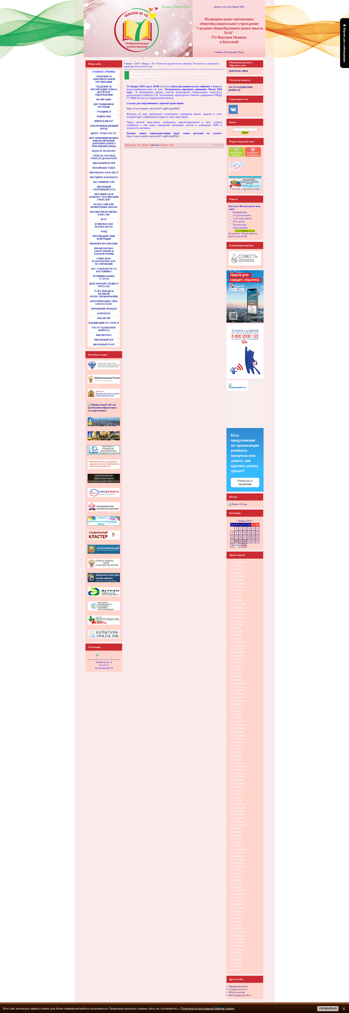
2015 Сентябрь (238, 562)
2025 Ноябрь (237, 938)
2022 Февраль (237, 783)
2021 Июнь (236, 755)
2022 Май (235, 793)
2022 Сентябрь (238, 807)
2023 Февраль (237, 824)
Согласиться (328, 1008)
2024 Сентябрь (238, 890)
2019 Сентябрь (238, 683)
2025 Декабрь (237, 942)
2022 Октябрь (237, 810)
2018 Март (236, 621)
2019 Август (236, 679)
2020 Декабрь (237, 734)
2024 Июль (236, 883)
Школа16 (155, 145)
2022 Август (236, 804)
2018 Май (235, 627)
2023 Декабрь (237, 859)
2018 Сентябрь (238, 641)
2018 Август (236, 638)
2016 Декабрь (237, 583)
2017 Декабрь (237, 610)
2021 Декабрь (237, 776)
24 (245, 541)
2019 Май (235, 669)
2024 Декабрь (237, 900)
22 (236, 541)
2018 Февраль (237, 617)
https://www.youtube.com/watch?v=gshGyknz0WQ (153, 108)
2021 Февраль (237, 741)
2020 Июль (236, 717)
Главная (218, 52)
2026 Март (236, 952)
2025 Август (236, 928)
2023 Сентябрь (238, 848)
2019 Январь (237, 655)
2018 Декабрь (237, 652)
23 (240, 541)
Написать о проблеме (245, 482)
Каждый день (240, 212)
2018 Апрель (237, 624)
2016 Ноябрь (237, 579)
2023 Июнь (236, 838)
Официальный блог (238, 986)
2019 (136, 63)
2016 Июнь (236, 572)
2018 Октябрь (237, 645)
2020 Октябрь (237, 728)
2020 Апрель (237, 707)
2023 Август (236, 845)
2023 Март (236, 828)
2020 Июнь (236, 714)
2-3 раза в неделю (242, 215)
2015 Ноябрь (237, 565)
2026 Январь (237, 945)
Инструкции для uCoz (240, 995)
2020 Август (236, 721)
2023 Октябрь (237, 852)
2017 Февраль (237, 589)
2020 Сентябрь (238, 724)
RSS (242, 6)
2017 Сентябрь (238, 603)
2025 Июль (236, 924)
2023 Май (235, 835)
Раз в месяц (238, 221)
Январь (145, 63)
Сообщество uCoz (238, 989)
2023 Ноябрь (237, 855)
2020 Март (236, 703)
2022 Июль (236, 800)
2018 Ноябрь (237, 648)
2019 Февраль (237, 659)
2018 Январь (237, 614)
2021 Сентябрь (238, 766)
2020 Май (235, 710)
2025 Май (235, 917)
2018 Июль (236, 634)
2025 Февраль (237, 907)
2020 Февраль (237, 700)
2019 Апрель (237, 665)
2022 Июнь (236, 797)
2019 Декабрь (237, 693)
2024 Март (236, 869)
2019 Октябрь (237, 686)
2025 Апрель (237, 914)
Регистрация (230, 52)
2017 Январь (237, 586)
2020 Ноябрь (237, 731)
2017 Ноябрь (237, 607)
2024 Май (235, 876)
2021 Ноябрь (237, 772)
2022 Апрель (237, 790)
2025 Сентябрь (238, 931)
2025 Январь (237, 904)
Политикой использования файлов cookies (207, 1008)
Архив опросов (249, 233)
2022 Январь (237, 779)
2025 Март (236, 911)
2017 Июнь (236, 600)
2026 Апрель (237, 955)
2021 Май (235, 752)
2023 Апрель (237, 831)
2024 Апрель (237, 873)
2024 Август (236, 886)
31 (245, 545)
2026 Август (236, 969)
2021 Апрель (237, 748)
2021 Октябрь (237, 769)
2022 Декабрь (237, 817)
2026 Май (235, 959)
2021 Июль (236, 759)
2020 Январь (237, 697)
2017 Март (236, 593)
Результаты (234, 233)
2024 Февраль (237, 866)
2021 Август (236, 762)
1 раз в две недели (242, 218)
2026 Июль (236, 966)
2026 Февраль (237, 949)
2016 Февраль (237, 569)
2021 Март (236, 745)
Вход (241, 52)
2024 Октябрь (237, 893)
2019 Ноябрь (237, 690)
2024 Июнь (236, 880)
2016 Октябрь (237, 576)
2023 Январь (237, 821)
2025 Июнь (236, 921)
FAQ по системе (237, 992)
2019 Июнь (236, 672)
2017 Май (235, 596)
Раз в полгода (240, 224)
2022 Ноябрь (237, 814)
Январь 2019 (244, 520)
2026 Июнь (236, 962)
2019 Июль (236, 676)
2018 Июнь (236, 631)
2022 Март (236, 786)
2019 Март (236, 662)
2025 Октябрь (237, 935)
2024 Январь (237, 862)
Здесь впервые (240, 227)
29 (153, 63)
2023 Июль (236, 842)
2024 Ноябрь (237, 897)
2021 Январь (237, 738)
